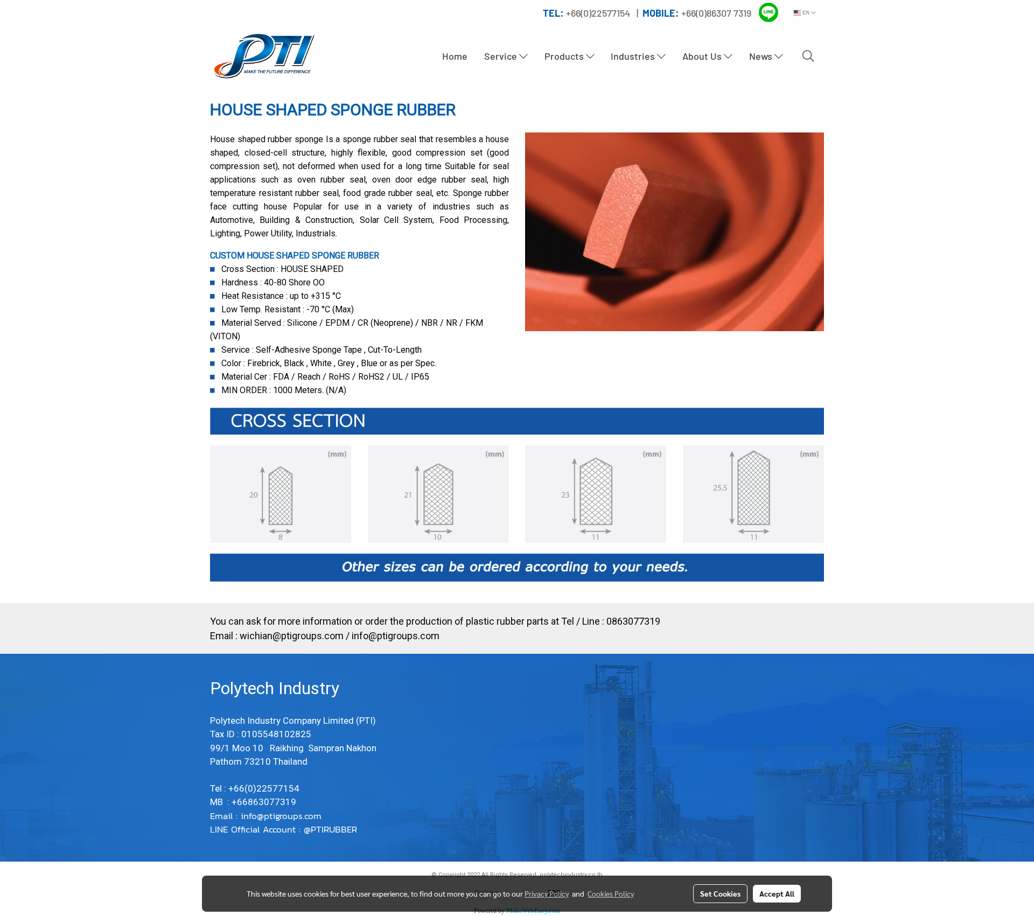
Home (454, 56)
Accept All (776, 893)
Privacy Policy (547, 893)
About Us (703, 56)
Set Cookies (720, 893)
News (761, 56)
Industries (634, 56)
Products (565, 56)
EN (806, 13)
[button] (808, 56)
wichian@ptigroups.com (292, 635)
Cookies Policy (611, 893)
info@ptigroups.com (395, 635)
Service (501, 56)
